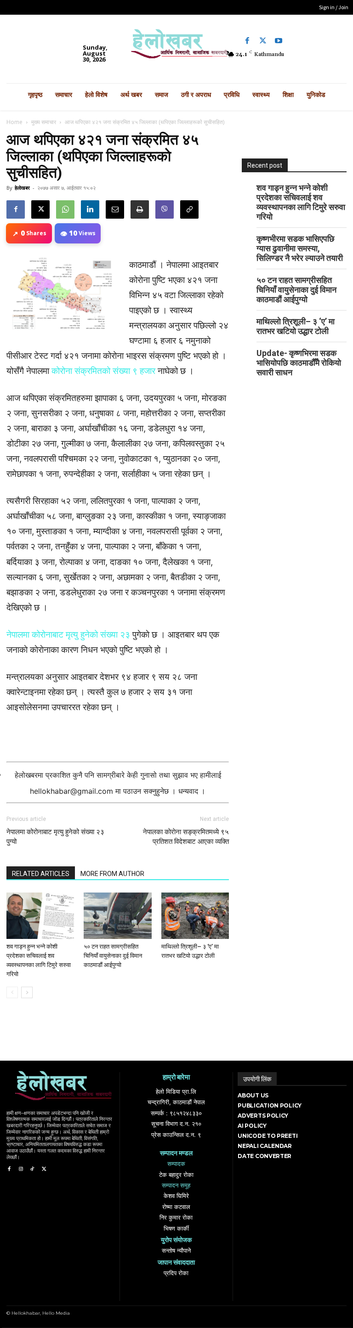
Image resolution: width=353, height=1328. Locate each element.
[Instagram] (20, 1169)
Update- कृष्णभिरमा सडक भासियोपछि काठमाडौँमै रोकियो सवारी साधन (298, 362)
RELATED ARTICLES (40, 873)
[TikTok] (32, 1169)
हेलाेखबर (22, 187)
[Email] (115, 209)
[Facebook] (247, 40)
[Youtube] (278, 40)
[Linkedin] (90, 209)
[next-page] (27, 992)
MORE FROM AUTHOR (112, 873)
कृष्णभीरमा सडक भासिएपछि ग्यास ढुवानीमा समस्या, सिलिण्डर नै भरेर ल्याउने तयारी (299, 248)
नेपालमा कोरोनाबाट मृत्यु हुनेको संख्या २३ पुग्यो (55, 837)
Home (14, 122)
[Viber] (164, 209)
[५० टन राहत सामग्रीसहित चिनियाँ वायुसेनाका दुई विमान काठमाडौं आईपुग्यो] (117, 916)
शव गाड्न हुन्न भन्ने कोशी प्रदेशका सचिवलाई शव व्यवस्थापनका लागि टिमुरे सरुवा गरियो (300, 202)
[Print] (140, 209)
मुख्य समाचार (43, 122)
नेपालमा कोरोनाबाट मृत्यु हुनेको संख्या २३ (68, 634)
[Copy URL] (189, 209)
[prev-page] (12, 992)
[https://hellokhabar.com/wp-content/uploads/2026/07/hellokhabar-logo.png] (176, 46)
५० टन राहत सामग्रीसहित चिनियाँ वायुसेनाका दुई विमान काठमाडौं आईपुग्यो (113, 955)
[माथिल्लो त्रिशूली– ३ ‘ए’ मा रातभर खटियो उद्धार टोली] (195, 916)
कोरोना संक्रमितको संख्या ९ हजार (103, 371)
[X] (40, 209)
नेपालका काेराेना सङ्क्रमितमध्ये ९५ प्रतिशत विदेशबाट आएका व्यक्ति (186, 837)
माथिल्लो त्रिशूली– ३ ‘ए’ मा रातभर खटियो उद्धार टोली (295, 326)
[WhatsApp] (65, 209)
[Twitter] (262, 40)
